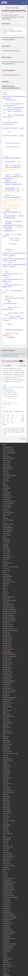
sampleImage (6, 848)
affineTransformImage (8, 458)
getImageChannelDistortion (9, 609)
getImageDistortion (7, 637)
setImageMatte (6, 921)
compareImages (7, 505)
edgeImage (5, 546)
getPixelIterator (6, 714)
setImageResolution (8, 934)
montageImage (6, 772)
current (4, 522)
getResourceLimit (7, 731)
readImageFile (6, 826)
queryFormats (6, 817)
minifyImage (6, 768)
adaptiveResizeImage (8, 449)
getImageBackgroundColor (9, 600)
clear (4, 482)
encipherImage (6, 550)
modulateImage (7, 770)
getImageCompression (8, 628)
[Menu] (25, 2)
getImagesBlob (6, 684)
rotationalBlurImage (8, 847)
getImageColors (6, 623)
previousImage (6, 805)
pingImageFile (6, 798)
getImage (5, 595)
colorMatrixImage (7, 496)
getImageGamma (7, 643)
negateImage (6, 779)
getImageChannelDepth (8, 608)
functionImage (6, 570)
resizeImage (6, 841)
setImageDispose (7, 903)
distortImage (6, 542)
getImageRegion (7, 679)
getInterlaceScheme (8, 703)
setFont (5, 871)
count (4, 516)
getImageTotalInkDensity (9, 692)
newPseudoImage (7, 783)
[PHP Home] (4, 2)
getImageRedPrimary (8, 677)
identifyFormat (6, 746)
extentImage (6, 559)
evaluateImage (6, 555)
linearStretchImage (7, 759)
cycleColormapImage (8, 524)
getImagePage (6, 665)
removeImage (6, 832)
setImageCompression (8, 895)
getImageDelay (6, 632)
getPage (5, 712)
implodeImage (6, 749)
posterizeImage (6, 802)
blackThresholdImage (8, 468)
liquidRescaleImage (8, 761)
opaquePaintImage (7, 791)
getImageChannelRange (8, 617)
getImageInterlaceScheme (9, 654)
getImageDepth (6, 634)
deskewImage (6, 533)
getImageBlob (6, 602)
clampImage (6, 481)
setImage (5, 876)
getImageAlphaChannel (8, 596)
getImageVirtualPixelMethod (10, 697)
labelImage (5, 755)
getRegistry (5, 725)
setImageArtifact (7, 880)
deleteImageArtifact (8, 529)
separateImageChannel (8, 856)
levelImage (5, 757)
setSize (4, 968)
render (4, 835)
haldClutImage (6, 740)
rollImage (5, 843)
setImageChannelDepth (8, 888)
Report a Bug (13, 356)
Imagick (4, 444)
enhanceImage (6, 552)
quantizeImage (6, 809)
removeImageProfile (8, 833)
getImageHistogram (8, 652)
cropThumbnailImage (8, 520)
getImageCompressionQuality (10, 630)
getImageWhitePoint (8, 699)
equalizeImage (6, 553)
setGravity (5, 875)
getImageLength (7, 660)
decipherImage (6, 525)
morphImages (6, 774)
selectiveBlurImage (7, 854)
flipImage (5, 561)
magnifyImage (6, 764)
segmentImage (6, 852)
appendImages (6, 464)
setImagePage (6, 925)
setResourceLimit (7, 964)
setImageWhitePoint (8, 946)
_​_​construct (6, 509)
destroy (5, 537)
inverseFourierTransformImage (10, 753)
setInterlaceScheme (8, 947)
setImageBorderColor (8, 886)
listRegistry (5, 763)
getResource (6, 729)
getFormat (5, 589)
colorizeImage (6, 494)
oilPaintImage (6, 789)
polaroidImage (6, 800)
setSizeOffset (6, 970)
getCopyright (6, 583)
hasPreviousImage (7, 744)
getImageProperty (7, 675)
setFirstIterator (6, 869)
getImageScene (6, 686)
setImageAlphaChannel (8, 878)
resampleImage (6, 837)
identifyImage (6, 748)
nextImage (5, 785)
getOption (5, 708)
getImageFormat (7, 641)
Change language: (10, 7)
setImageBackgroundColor (9, 882)
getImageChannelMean (8, 615)
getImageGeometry (7, 645)
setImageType (6, 940)
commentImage (6, 499)
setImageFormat (7, 908)
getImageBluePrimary (8, 604)
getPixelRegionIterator (8, 716)
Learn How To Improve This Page (11, 354)
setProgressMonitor (7, 959)
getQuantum (6, 720)
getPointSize (6, 718)
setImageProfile (7, 927)
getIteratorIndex (7, 705)
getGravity (5, 591)
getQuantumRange (7, 723)
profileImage (6, 807)
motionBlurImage (7, 777)
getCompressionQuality (8, 581)
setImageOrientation (8, 923)
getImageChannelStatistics (9, 619)
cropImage (5, 518)
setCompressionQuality (8, 865)
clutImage (5, 490)
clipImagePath (6, 486)
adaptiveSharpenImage (8, 451)
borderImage (6, 473)
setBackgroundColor (8, 860)
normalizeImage (7, 787)
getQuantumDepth (7, 721)
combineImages (7, 497)
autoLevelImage (7, 466)
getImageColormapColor (9, 621)
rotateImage (6, 845)
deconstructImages (7, 527)
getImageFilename (7, 639)
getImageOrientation (8, 664)
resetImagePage (7, 839)
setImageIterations (7, 919)
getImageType (6, 693)
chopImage (5, 479)
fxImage (5, 572)
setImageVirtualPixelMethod (10, 944)
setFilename (6, 867)
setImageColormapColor (9, 890)
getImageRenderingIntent (9, 680)
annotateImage (6, 462)
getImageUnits (6, 695)
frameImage (6, 568)
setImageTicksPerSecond (9, 938)
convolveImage (6, 514)
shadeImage (6, 974)
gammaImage (6, 574)
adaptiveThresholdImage (9, 453)
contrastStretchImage (8, 512)
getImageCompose (7, 626)
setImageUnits (6, 942)
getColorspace (6, 578)
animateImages (6, 460)
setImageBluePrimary (8, 884)
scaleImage (5, 850)
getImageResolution (8, 682)
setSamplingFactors (8, 966)
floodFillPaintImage (7, 563)
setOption (5, 953)
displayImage (6, 538)
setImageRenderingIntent (9, 932)
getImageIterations (7, 658)
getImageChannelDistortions (10, 611)
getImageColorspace (8, 624)
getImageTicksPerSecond (9, 690)
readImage (5, 822)
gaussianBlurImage (7, 576)
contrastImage (6, 510)
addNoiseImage (7, 456)
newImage (5, 781)
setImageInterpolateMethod (10, 918)
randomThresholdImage (9, 820)
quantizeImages (7, 811)
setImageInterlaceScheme (9, 916)
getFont (5, 587)
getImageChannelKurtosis (9, 613)
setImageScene (6, 936)
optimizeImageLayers (8, 792)
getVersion (5, 738)
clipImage (5, 484)
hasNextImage (6, 742)
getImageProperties (8, 673)
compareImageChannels (9, 501)
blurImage (5, 471)
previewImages (6, 804)
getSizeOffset (6, 736)
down (5, 365)
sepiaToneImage (7, 858)
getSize (4, 735)
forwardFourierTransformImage (10, 567)
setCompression (7, 863)
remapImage (6, 830)
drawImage (5, 544)
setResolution (6, 962)
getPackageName (7, 710)
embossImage (6, 548)
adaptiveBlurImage (7, 447)
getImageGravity (7, 647)
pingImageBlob (6, 796)
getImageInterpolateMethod (10, 656)
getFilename (6, 585)
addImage (5, 454)
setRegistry (5, 960)
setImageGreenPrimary (8, 914)
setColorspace (6, 861)
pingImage (5, 794)
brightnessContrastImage (9, 475)
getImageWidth (6, 701)
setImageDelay (6, 899)
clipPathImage (6, 488)
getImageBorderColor (8, 606)
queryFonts (5, 815)
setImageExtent (6, 904)
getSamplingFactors (8, 733)
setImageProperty (7, 929)
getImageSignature (7, 688)
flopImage (5, 565)
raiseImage (5, 819)
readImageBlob (6, 824)
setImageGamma (7, 910)
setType (5, 972)
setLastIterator (6, 951)
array (4, 33)
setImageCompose (7, 893)
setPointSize (6, 957)
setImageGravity (7, 912)
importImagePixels (7, 751)
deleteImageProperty (8, 531)
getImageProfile (7, 669)
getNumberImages (7, 707)
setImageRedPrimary (8, 931)
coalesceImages (7, 492)
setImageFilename (7, 906)
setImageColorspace (8, 891)
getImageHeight (7, 651)
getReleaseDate (7, 727)
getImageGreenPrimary (8, 649)
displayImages (6, 540)
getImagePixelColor (7, 667)
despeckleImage (7, 535)
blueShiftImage (6, 469)
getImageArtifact (7, 598)
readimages (6, 828)
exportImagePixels (7, 557)
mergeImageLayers (7, 766)
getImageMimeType (7, 662)
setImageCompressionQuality (10, 897)
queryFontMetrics (7, 813)
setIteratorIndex (7, 949)
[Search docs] (22, 2)
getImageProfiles (7, 671)
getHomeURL (6, 593)
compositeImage (7, 507)
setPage (5, 955)
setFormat (5, 873)
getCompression (7, 580)
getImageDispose (7, 636)
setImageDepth (6, 901)
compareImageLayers (8, 503)
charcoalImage (6, 477)
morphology (6, 776)
